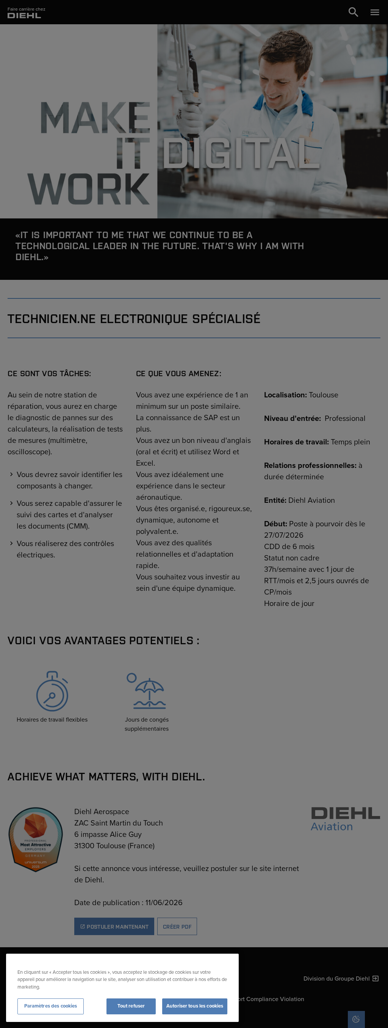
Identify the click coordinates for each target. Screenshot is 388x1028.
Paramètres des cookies (50, 1006)
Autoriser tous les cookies (194, 1006)
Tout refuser (131, 1006)
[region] (122, 988)
